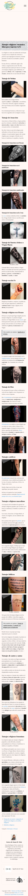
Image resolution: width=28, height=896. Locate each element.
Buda (21, 358)
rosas (13, 708)
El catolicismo (5, 478)
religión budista (6, 358)
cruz (4, 216)
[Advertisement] (14, 26)
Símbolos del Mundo (16, 891)
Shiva (20, 430)
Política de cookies (19, 892)
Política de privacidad (18, 894)
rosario (21, 319)
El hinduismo (5, 424)
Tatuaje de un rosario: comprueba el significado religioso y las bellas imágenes (13, 820)
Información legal (9, 894)
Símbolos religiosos (9, 825)
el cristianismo (7, 397)
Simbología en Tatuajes (12, 828)
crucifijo (5, 706)
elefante (23, 787)
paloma (19, 521)
